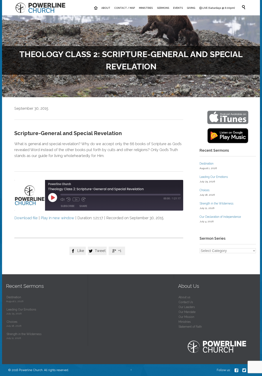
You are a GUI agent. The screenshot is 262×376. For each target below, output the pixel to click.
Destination (206, 163)
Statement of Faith (190, 326)
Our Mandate (186, 312)
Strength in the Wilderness (216, 203)
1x (76, 199)
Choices (204, 190)
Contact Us (185, 302)
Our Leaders (186, 307)
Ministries (184, 321)
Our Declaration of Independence (220, 216)
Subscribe (68, 206)
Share (83, 206)
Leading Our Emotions (214, 176)
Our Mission (186, 316)
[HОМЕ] (96, 8)
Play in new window (57, 218)
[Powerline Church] (40, 7)
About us (184, 297)
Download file (26, 218)
